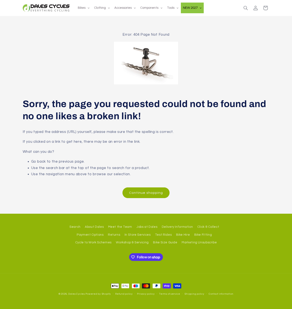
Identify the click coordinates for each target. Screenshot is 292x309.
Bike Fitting (203, 234)
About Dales (94, 226)
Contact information (221, 294)
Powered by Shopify (98, 294)
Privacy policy (146, 294)
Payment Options (90, 234)
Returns (114, 234)
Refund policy (124, 294)
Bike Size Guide (165, 242)
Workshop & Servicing (132, 242)
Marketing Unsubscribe (199, 242)
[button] (246, 8)
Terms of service (169, 294)
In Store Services (138, 234)
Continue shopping (146, 192)
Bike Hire (183, 234)
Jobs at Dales (146, 226)
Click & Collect (208, 226)
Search (75, 226)
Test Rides (163, 234)
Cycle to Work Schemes (93, 242)
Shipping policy (194, 294)
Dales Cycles (76, 294)
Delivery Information (177, 226)
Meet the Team (120, 226)
